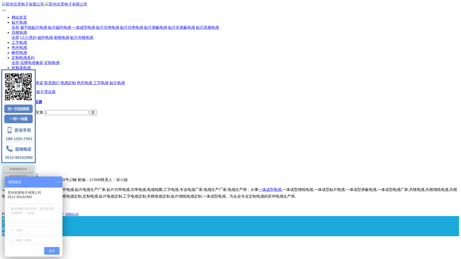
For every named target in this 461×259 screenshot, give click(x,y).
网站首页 (19, 17)
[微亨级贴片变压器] (38, 92)
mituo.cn (72, 214)
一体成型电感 (269, 190)
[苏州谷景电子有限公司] (230, 4)
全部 (15, 27)
